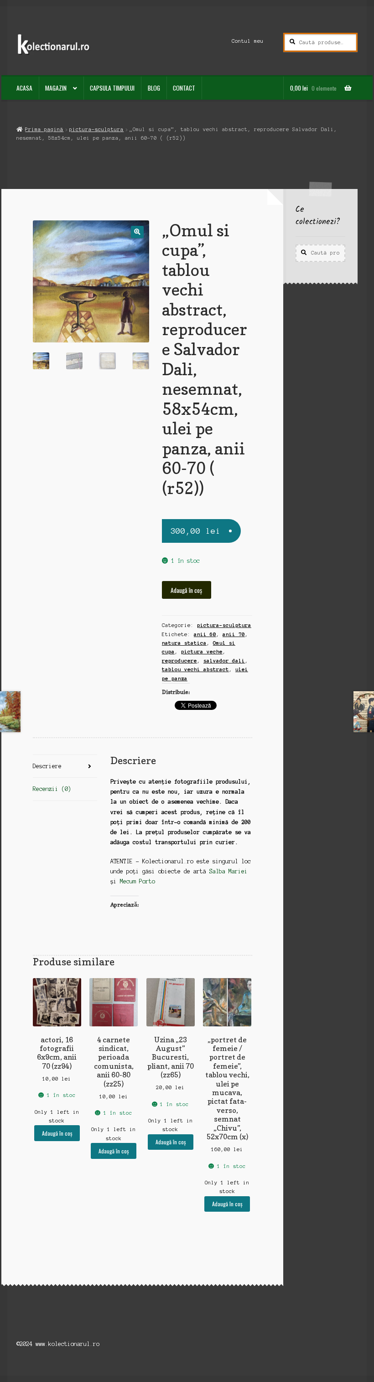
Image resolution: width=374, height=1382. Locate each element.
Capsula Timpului (112, 87)
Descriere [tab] (47, 766)
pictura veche (202, 651)
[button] (137, 232)
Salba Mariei (228, 871)
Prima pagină (44, 129)
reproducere (179, 660)
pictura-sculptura (96, 129)
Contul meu (248, 41)
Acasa (24, 87)
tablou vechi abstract (195, 669)
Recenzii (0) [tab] (52, 789)
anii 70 (234, 634)
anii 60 (205, 634)
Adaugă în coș (186, 590)
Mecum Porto (137, 881)
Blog (154, 87)
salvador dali (224, 660)
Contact (184, 87)
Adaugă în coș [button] (57, 1133)
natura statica (184, 643)
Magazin (56, 87)
